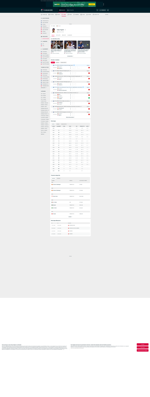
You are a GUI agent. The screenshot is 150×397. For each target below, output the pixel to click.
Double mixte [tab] (63, 62)
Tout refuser (143, 347)
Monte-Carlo (55, 196)
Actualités (58, 35)
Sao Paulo (55, 207)
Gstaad (54, 213)
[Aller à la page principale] (47, 10)
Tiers (63, 349)
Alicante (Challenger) (57, 184)
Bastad (54, 205)
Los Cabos (55, 202)
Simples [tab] (53, 178)
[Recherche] (97, 10)
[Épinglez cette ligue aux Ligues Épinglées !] (70, 71)
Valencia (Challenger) (57, 190)
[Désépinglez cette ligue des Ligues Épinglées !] (74, 65)
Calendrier (69, 35)
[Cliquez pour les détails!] (70, 67)
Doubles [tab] (58, 178)
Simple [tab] (53, 62)
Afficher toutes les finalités (142, 350)
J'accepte (142, 344)
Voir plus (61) (43, 87)
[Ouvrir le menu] (108, 10)
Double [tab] (57, 62)
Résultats (64, 35)
